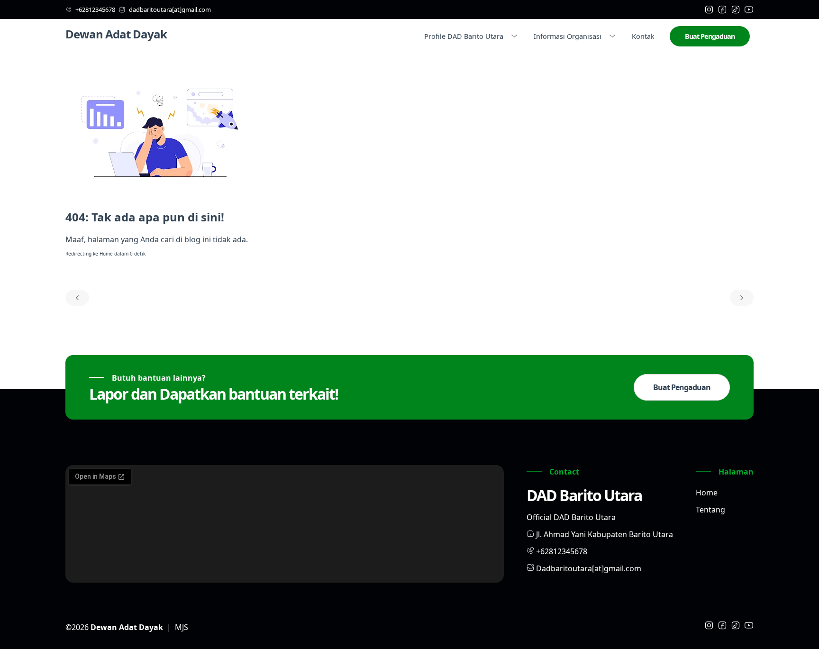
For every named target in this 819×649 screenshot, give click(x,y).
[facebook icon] (722, 9)
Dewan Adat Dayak (116, 34)
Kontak (643, 36)
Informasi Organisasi (567, 36)
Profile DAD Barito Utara (463, 36)
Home (106, 253)
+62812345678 (561, 551)
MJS (181, 627)
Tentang (710, 509)
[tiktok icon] (735, 9)
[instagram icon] (709, 9)
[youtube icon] (749, 9)
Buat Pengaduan (710, 36)
